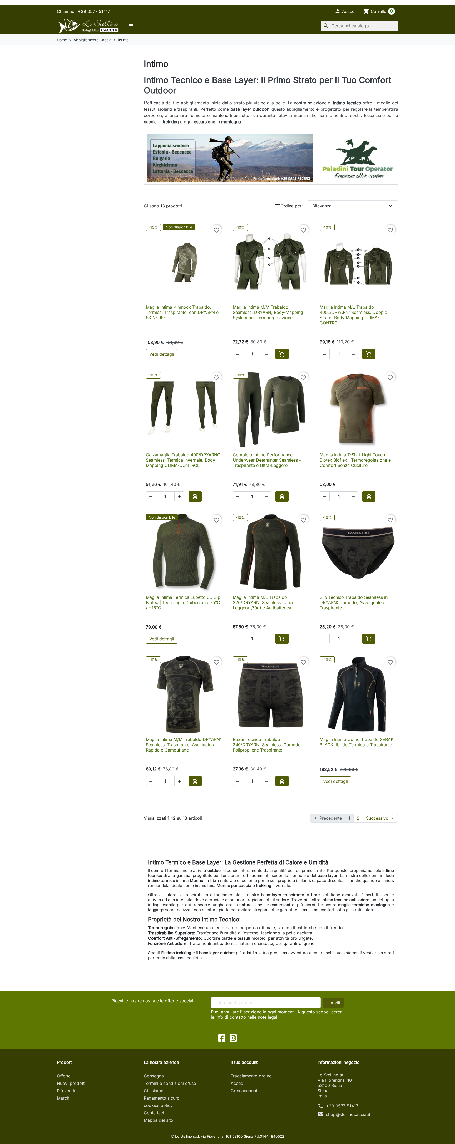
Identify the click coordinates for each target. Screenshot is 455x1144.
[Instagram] (233, 1037)
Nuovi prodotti (71, 1083)
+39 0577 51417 (342, 1106)
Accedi (237, 1083)
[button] (345, 11)
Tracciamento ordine (251, 1076)
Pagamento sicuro (162, 1098)
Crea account (244, 1090)
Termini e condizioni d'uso (170, 1083)
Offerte (64, 1076)
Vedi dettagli (161, 354)
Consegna (154, 1076)
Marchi (63, 1098)
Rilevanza (353, 206)
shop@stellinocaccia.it (348, 1114)
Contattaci (154, 1112)
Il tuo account (244, 1062)
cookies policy (158, 1105)
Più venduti (68, 1090)
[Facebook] (221, 1037)
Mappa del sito (158, 1120)
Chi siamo (154, 1090)
